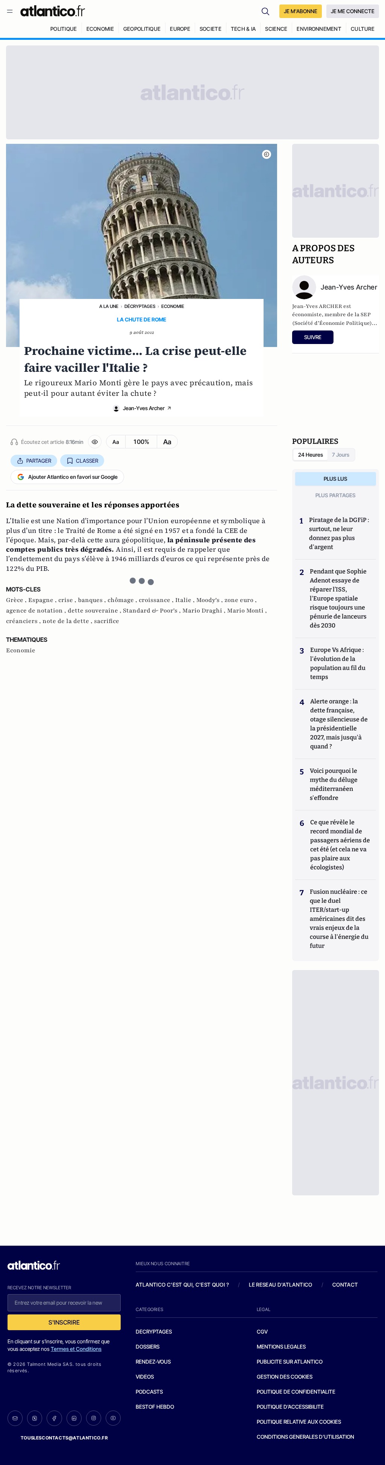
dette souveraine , (95, 611)
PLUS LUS (335, 478)
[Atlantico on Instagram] (93, 1418)
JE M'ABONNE (300, 11)
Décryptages (139, 306)
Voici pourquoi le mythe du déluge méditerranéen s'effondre (334, 784)
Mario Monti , (247, 611)
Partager (38, 460)
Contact (345, 1284)
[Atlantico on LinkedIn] (74, 1418)
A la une (108, 306)
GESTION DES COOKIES (284, 1376)
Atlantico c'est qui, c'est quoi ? (182, 1284)
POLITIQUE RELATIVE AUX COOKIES (299, 1421)
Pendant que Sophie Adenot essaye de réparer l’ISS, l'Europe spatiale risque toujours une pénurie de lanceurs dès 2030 (338, 598)
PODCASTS (149, 1391)
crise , (68, 600)
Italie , (185, 600)
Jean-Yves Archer (144, 408)
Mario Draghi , (204, 611)
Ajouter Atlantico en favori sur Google (73, 477)
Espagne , (43, 600)
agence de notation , (37, 611)
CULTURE (362, 29)
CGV (262, 1331)
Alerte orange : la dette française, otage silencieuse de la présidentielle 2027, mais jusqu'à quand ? (339, 724)
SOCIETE (210, 29)
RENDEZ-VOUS (153, 1361)
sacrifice (106, 621)
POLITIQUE (63, 29)
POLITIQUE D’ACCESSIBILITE (290, 1406)
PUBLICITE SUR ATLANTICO (290, 1361)
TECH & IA (243, 29)
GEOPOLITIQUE (142, 29)
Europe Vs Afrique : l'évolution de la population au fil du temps (337, 663)
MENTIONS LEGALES (281, 1346)
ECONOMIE (100, 29)
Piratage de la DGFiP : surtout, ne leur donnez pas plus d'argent (339, 533)
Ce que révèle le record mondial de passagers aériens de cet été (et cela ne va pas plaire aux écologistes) (340, 845)
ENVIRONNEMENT (319, 29)
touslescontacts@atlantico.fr (64, 1438)
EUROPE (180, 29)
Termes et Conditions (76, 1349)
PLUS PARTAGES (335, 495)
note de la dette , (68, 621)
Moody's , (210, 600)
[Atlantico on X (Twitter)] (34, 1418)
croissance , (157, 600)
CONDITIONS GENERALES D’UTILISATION (305, 1436)
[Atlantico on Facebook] (54, 1418)
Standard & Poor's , (152, 611)
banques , (93, 600)
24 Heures (310, 454)
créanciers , (24, 621)
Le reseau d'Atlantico (280, 1284)
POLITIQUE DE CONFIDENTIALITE (296, 1391)
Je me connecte (352, 11)
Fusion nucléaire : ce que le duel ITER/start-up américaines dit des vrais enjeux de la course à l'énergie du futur (339, 918)
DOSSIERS (147, 1346)
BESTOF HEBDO (155, 1406)
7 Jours (340, 454)
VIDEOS (145, 1376)
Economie (172, 306)
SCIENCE (276, 29)
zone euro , (240, 600)
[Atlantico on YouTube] (113, 1418)
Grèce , (17, 600)
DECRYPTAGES (154, 1331)
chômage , (123, 600)
